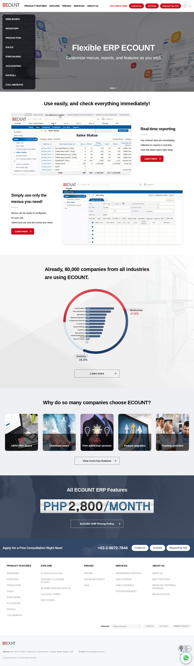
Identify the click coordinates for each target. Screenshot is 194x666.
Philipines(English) (120, 626)
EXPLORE (54, 6)
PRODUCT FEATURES (35, 6)
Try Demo (152, 6)
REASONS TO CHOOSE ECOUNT (52, 580)
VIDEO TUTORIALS (125, 585)
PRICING (66, 6)
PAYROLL (11, 75)
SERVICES (79, 6)
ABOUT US (92, 6)
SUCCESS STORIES (51, 594)
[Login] (189, 5)
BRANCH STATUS (161, 594)
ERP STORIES (48, 600)
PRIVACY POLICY (181, 626)
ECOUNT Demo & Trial (51, 573)
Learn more (151, 158)
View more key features (97, 460)
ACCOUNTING (13, 66)
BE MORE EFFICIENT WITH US (56, 588)
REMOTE (149, 626)
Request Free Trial (170, 6)
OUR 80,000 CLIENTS (94, 579)
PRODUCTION (13, 38)
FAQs (86, 585)
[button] (112, 88)
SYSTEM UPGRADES (126, 591)
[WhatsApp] (186, 658)
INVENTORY (12, 28)
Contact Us (136, 6)
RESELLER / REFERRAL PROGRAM (164, 586)
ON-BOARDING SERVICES (128, 573)
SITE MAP (164, 626)
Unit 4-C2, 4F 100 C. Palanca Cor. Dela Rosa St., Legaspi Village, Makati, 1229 (41, 652)
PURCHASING (13, 56)
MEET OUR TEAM (161, 579)
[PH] (11, 6)
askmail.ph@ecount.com (95, 652)
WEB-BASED (13, 19)
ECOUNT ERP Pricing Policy (97, 523)
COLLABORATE (14, 84)
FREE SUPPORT (124, 579)
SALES (9, 47)
